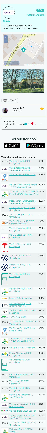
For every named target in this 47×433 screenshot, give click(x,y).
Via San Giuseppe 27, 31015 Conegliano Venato (21, 222)
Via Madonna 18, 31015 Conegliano (19, 389)
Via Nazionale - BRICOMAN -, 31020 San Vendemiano (22, 416)
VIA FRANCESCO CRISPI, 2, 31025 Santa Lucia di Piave (21, 339)
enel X (6, 21)
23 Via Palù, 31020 (17, 317)
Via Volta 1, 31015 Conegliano (22, 347)
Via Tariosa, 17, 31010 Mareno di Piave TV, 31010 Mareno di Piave (23, 192)
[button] (23, 123)
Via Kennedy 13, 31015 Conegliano (19, 382)
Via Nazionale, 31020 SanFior (22, 411)
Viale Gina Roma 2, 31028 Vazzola (21, 430)
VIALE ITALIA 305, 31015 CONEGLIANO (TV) (20, 304)
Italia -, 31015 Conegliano (20, 298)
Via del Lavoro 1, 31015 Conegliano (19, 275)
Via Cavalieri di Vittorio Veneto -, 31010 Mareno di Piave (23, 185)
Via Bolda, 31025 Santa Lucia (22, 174)
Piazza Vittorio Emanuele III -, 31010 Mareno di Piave (22, 202)
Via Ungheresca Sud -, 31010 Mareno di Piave (22, 405)
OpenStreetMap (31, 65)
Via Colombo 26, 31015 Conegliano (19, 360)
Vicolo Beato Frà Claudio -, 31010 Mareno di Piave (21, 169)
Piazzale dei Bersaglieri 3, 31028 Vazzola (21, 395)
